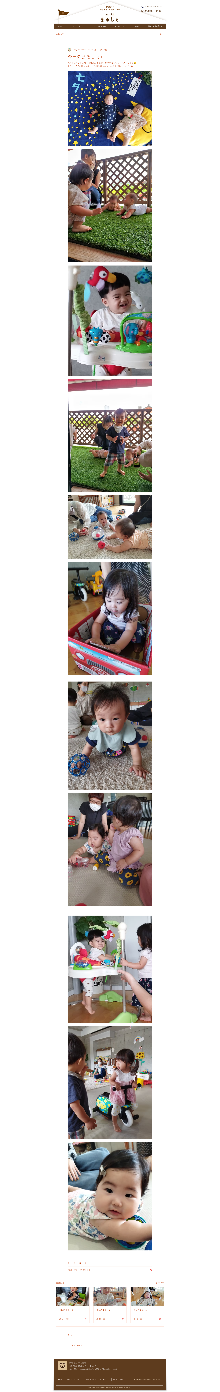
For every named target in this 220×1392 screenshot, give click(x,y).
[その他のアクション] (151, 49)
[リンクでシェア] (85, 1263)
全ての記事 (60, 34)
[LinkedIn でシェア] (80, 1263)
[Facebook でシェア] (69, 1263)
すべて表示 (160, 1283)
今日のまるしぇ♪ (66, 1309)
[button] (161, 34)
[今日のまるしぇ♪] (72, 1296)
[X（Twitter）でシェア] (74, 1263)
